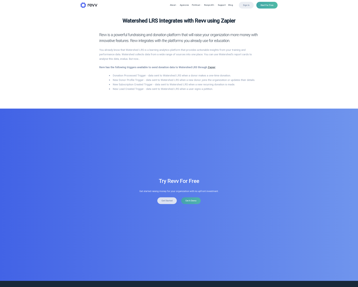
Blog (230, 5)
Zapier (211, 67)
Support (222, 5)
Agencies (184, 5)
